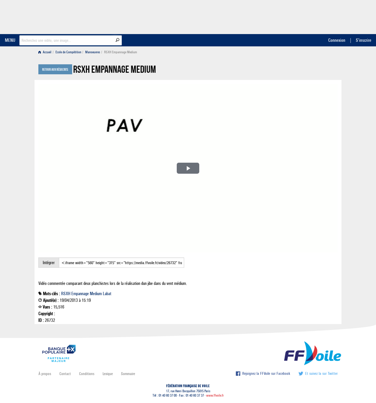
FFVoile (305, 16)
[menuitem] (45, 52)
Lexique (108, 373)
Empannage (80, 293)
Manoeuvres (92, 52)
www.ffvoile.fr (215, 395)
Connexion (336, 40)
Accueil (46, 52)
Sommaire (128, 373)
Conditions (86, 373)
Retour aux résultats (55, 69)
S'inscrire (363, 40)
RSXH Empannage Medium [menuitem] (120, 52)
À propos (44, 373)
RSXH (65, 293)
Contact (65, 373)
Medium (96, 293)
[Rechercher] (117, 40)
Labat (107, 293)
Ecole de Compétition (68, 52)
